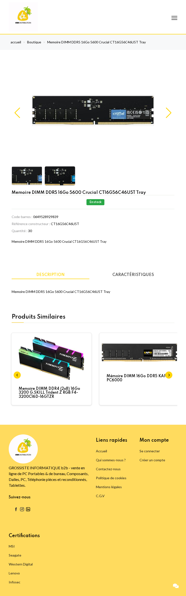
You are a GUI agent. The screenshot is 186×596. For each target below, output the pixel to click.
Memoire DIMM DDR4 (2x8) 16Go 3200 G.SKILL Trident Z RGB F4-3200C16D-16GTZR (49, 393)
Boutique (34, 42)
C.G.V (100, 496)
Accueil (101, 451)
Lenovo (14, 573)
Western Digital (21, 564)
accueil (16, 42)
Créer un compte (152, 460)
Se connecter (150, 451)
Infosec (14, 582)
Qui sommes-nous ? (111, 460)
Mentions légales (109, 487)
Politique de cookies (111, 478)
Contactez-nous (108, 469)
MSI (12, 546)
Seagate (15, 555)
